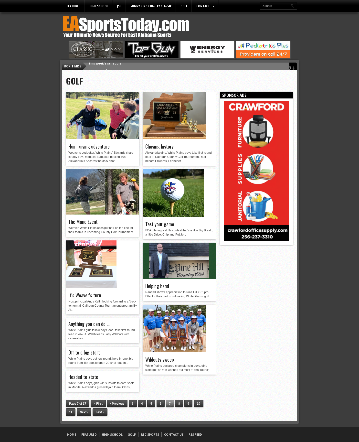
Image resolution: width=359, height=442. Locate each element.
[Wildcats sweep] (174, 351)
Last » (100, 412)
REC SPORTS (150, 434)
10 (198, 403)
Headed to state (83, 376)
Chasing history (159, 146)
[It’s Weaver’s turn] (91, 287)
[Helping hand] (179, 278)
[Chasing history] (174, 138)
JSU (119, 6)
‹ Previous (117, 403)
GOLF (184, 6)
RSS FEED (195, 434)
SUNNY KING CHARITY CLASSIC (151, 6)
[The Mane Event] (102, 213)
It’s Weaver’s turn (84, 295)
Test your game (159, 224)
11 (70, 412)
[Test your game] (173, 216)
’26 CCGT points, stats (105, 66)
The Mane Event (83, 221)
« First (98, 403)
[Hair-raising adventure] (102, 138)
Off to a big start (84, 352)
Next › (84, 412)
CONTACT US (205, 6)
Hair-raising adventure (89, 146)
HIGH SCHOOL (98, 6)
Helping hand (157, 286)
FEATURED (74, 6)
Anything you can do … (89, 323)
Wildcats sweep (159, 359)
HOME (71, 434)
